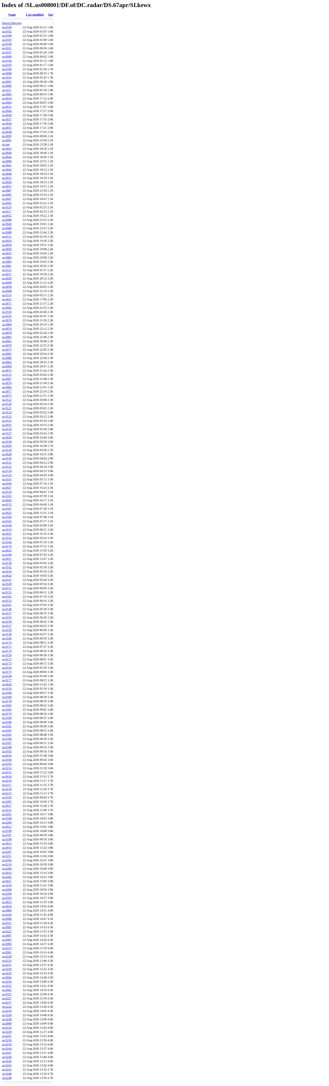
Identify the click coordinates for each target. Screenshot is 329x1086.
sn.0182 (7, 734)
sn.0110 (6, 77)
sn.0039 (7, 123)
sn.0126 (7, 429)
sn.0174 (7, 642)
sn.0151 (7, 588)
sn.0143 (7, 538)
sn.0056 (7, 245)
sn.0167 (7, 508)
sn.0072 (7, 370)
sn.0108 (7, 35)
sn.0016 (7, 847)
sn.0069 (7, 282)
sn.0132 (7, 466)
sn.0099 (7, 56)
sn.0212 (7, 810)
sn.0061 (7, 266)
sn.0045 (7, 182)
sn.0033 (7, 106)
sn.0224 (7, 1027)
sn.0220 (7, 914)
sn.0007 (7, 935)
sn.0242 (7, 1006)
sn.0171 (7, 646)
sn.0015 (7, 902)
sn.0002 (7, 990)
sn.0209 (7, 893)
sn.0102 (7, 31)
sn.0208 (7, 889)
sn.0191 (7, 726)
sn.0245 (7, 1065)
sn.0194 (7, 759)
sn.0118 (6, 312)
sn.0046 (7, 152)
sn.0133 (7, 475)
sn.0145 (7, 571)
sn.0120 (7, 404)
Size (50, 14)
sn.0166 (7, 483)
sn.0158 (7, 621)
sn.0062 (7, 362)
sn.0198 (7, 818)
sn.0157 (7, 613)
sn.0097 (7, 81)
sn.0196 (7, 839)
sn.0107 (7, 52)
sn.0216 (7, 780)
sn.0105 (7, 65)
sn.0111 (6, 90)
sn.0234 (7, 1040)
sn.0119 (6, 316)
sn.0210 (7, 864)
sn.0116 (6, 207)
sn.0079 (7, 345)
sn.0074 (7, 383)
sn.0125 (7, 420)
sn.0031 (7, 425)
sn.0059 (7, 278)
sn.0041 (7, 165)
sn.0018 (7, 776)
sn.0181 (7, 705)
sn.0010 (7, 906)
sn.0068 (7, 291)
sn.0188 (7, 747)
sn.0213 (7, 793)
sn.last (6, 144)
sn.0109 (7, 69)
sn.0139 (7, 563)
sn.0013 (7, 843)
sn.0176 (7, 651)
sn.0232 (7, 985)
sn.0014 (7, 872)
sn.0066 (7, 387)
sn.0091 (7, 140)
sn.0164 (7, 542)
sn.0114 (6, 295)
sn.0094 (7, 102)
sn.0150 (7, 688)
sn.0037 (7, 119)
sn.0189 (7, 738)
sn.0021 (7, 559)
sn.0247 (7, 1052)
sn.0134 (7, 471)
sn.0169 (7, 517)
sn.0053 (7, 178)
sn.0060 (7, 324)
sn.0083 (7, 261)
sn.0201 (7, 814)
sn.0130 (7, 458)
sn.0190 (7, 718)
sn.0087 (7, 190)
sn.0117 (6, 211)
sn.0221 (7, 923)
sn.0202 (7, 877)
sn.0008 (7, 918)
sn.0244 (7, 1048)
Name (12, 14)
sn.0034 (7, 98)
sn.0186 (7, 722)
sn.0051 (7, 186)
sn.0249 (7, 1015)
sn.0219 (7, 885)
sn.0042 (7, 169)
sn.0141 (7, 479)
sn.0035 (7, 127)
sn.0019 (7, 755)
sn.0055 (7, 253)
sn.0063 (7, 341)
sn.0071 (7, 303)
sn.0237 (7, 1002)
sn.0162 (7, 596)
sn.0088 (7, 228)
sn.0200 (7, 822)
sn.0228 (7, 956)
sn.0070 (7, 320)
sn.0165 (7, 496)
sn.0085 (7, 194)
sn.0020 (7, 684)
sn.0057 (7, 274)
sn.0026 (7, 500)
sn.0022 (7, 512)
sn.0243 (7, 1069)
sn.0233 (7, 960)
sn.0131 (7, 462)
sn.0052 (7, 215)
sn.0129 (7, 450)
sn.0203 (7, 898)
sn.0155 (7, 617)
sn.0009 (7, 910)
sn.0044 (7, 157)
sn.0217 (7, 785)
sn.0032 (7, 299)
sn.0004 (7, 977)
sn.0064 (7, 366)
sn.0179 (7, 713)
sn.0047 (7, 199)
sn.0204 (7, 860)
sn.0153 (7, 600)
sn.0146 (7, 609)
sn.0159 (7, 630)
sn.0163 (7, 521)
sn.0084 (7, 257)
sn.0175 (7, 663)
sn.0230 (7, 969)
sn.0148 (7, 676)
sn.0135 (7, 504)
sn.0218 (7, 789)
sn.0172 (7, 659)
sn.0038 (7, 132)
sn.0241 (7, 1036)
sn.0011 (6, 881)
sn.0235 (7, 973)
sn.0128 (7, 441)
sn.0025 (7, 533)
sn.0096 (7, 86)
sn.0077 (7, 391)
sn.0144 (7, 667)
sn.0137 (7, 625)
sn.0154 (7, 529)
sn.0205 (7, 801)
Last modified (35, 14)
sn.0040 (7, 111)
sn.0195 (7, 797)
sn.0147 (7, 579)
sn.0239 (7, 1044)
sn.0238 (7, 1019)
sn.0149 (7, 584)
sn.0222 (7, 931)
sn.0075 (7, 349)
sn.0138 (7, 634)
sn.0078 (7, 332)
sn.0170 (7, 546)
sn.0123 (7, 416)
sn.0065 (7, 353)
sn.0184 (7, 692)
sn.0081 (7, 337)
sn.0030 (7, 437)
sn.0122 (7, 399)
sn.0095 (7, 94)
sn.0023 (7, 550)
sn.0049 (7, 224)
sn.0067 (7, 379)
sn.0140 (7, 525)
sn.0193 (7, 764)
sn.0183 (7, 730)
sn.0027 (7, 487)
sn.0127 (7, 433)
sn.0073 (7, 395)
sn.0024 (7, 575)
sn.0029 (7, 445)
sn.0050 (7, 249)
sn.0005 (7, 927)
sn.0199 (7, 831)
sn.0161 (7, 605)
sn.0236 (7, 981)
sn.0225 (7, 994)
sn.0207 (7, 852)
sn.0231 (7, 965)
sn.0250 (7, 1011)
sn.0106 (7, 27)
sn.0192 (7, 751)
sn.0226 (7, 1061)
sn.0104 (7, 60)
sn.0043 (7, 148)
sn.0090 (7, 161)
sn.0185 (7, 709)
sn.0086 (7, 219)
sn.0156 (7, 655)
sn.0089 (7, 232)
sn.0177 (7, 680)
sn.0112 (6, 270)
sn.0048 (7, 173)
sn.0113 (6, 374)
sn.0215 (7, 772)
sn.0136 (7, 492)
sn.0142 (7, 567)
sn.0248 (7, 1078)
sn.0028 (7, 454)
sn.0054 (7, 240)
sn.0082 (7, 307)
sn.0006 (7, 944)
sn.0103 (7, 39)
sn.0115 (6, 236)
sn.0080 (7, 358)
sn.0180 (7, 697)
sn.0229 (7, 1031)
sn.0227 (7, 998)
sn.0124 (7, 412)
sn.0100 (7, 44)
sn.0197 (7, 835)
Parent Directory (12, 23)
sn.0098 (7, 73)
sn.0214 (7, 768)
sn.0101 (7, 48)
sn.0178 (7, 701)
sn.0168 (7, 554)
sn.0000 (7, 1023)
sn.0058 (7, 286)
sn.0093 (7, 136)
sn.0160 (7, 638)
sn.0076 (7, 328)
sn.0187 (7, 743)
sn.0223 (7, 948)
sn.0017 (7, 805)
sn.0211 (6, 856)
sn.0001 (7, 952)
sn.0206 (7, 868)
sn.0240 (7, 1073)
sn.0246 (7, 1057)
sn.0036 (7, 115)
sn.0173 (7, 672)
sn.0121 (7, 408)
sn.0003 (7, 939)
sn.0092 (7, 203)
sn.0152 (7, 592)
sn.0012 (7, 826)
